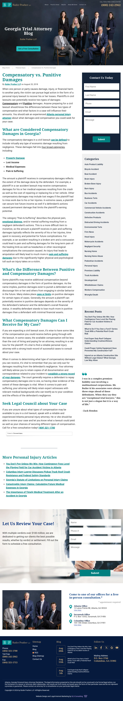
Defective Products (93, 217)
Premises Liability (92, 270)
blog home (6, 68)
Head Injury (90, 237)
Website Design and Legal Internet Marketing (52, 696)
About (46, 4)
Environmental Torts (93, 227)
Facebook (101, 647)
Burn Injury (89, 188)
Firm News (89, 232)
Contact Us (82, 4)
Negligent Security (92, 246)
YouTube (117, 647)
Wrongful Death (91, 295)
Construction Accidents (95, 212)
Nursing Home (91, 251)
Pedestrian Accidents (94, 261)
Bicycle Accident (92, 169)
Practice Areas (54, 4)
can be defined (59, 139)
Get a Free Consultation (28, 49)
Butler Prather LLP (16, 5)
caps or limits (44, 294)
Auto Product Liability (94, 164)
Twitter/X (106, 647)
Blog (34, 649)
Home (35, 646)
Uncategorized (91, 280)
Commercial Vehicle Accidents (98, 208)
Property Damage (15, 158)
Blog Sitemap (38, 656)
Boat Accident (91, 174)
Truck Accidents (91, 275)
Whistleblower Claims (94, 285)
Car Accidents (91, 203)
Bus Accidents (91, 193)
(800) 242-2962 (9, 656)
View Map (78, 610)
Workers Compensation (95, 290)
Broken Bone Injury (93, 184)
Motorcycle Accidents (94, 241)
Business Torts (91, 198)
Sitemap (37, 641)
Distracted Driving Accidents (97, 222)
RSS (36, 653)
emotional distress (12, 221)
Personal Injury (20, 68)
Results (63, 4)
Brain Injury (90, 179)
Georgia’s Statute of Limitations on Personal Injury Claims (37, 479)
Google (112, 647)
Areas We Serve (72, 4)
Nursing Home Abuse (94, 256)
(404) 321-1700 (46, 427)
